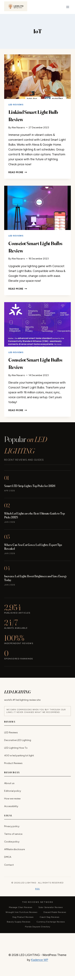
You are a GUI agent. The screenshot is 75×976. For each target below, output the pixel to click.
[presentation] (37, 76)
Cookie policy (11, 841)
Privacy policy (11, 826)
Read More (17, 172)
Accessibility (11, 806)
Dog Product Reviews (22, 917)
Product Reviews (13, 763)
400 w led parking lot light (19, 755)
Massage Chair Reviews (20, 907)
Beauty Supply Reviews (18, 922)
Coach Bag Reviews (49, 917)
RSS (37, 889)
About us (9, 783)
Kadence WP (39, 960)
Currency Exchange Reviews (50, 922)
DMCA (7, 857)
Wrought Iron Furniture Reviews (21, 912)
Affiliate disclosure (14, 849)
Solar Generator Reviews (50, 907)
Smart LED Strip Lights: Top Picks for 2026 (29, 485)
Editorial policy (12, 790)
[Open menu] (67, 7)
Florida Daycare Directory (37, 927)
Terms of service (13, 834)
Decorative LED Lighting (17, 740)
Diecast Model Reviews (54, 912)
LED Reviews (16, 104)
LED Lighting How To (16, 747)
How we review (12, 798)
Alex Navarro (18, 127)
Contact (9, 864)
